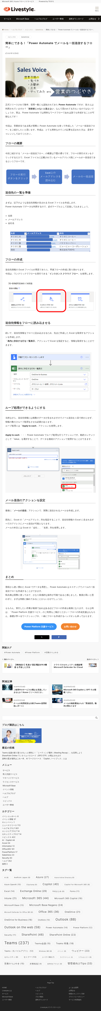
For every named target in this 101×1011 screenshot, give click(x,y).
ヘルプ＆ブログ (10, 828)
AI (6, 877)
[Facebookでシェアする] (59, 637)
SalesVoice (25, 37)
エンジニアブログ (10, 831)
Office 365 (49, 911)
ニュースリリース (11, 825)
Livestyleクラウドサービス (50, 1007)
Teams (16, 943)
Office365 (8, 849)
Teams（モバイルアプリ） (18, 951)
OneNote (44, 920)
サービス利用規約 (75, 1000)
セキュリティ (11, 957)
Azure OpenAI (12, 884)
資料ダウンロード (41, 1000)
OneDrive (72, 911)
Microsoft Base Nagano (46, 905)
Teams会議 (42, 943)
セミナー (30, 957)
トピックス (12, 37)
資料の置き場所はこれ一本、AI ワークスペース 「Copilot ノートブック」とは (34, 758)
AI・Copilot (8, 840)
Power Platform (33, 652)
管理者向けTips (80, 963)
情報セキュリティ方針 (77, 994)
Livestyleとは (7, 991)
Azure (6, 843)
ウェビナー (81, 950)
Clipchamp (31, 885)
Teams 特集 (65, 943)
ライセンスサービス (11, 782)
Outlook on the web (22, 927)
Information (8, 846)
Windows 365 (45, 951)
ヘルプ (5, 797)
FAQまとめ (58, 891)
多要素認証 (36, 964)
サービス (5, 994)
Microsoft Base (14, 905)
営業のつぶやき (52, 652)
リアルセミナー (85, 957)
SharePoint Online (62, 934)
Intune (10, 898)
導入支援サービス (10, 774)
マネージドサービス (11, 778)
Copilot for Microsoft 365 (77, 885)
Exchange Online (33, 891)
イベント (61, 951)
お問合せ (72, 991)
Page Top (50, 983)
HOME (4, 988)
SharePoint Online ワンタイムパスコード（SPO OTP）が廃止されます (31, 755)
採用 (4, 864)
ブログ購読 (39, 997)
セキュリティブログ (11, 834)
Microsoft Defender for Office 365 (18, 912)
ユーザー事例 (48, 957)
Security (7, 858)
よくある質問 (73, 988)
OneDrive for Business (18, 920)
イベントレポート (10, 816)
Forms (75, 891)
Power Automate (13, 652)
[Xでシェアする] (41, 637)
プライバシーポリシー (77, 997)
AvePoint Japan (22, 877)
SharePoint (33, 934)
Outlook (65, 919)
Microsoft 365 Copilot (68, 898)
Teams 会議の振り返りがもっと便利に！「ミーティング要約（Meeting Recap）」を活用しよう (42, 753)
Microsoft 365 (35, 898)
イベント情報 (8, 789)
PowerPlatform (9, 852)
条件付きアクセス (54, 964)
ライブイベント (66, 957)
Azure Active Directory (64, 877)
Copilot (51, 884)
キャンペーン (8, 822)
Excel (9, 891)
